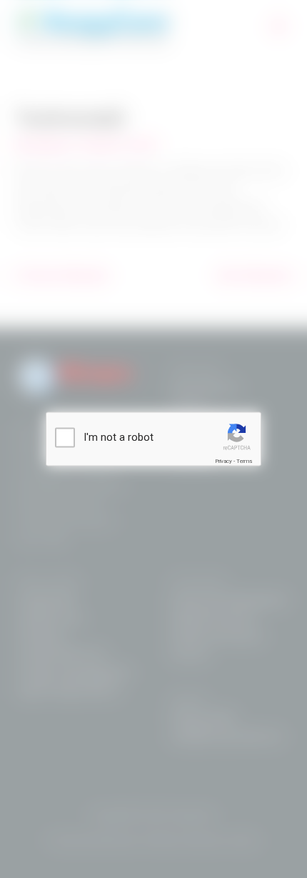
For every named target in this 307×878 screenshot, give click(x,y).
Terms (244, 461)
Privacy (223, 461)
